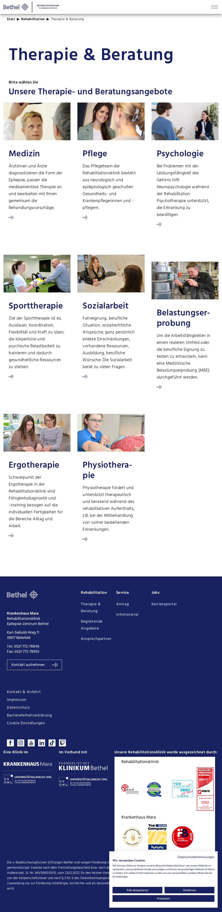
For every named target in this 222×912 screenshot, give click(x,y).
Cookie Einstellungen (26, 723)
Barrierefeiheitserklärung (29, 715)
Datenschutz (18, 708)
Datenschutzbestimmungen (196, 857)
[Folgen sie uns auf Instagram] (20, 742)
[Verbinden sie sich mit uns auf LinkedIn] (41, 742)
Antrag (122, 604)
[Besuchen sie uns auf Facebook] (10, 742)
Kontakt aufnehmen (28, 665)
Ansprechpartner (96, 639)
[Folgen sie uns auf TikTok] (52, 742)
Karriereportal (164, 604)
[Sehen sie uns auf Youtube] (31, 742)
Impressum (16, 700)
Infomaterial (127, 615)
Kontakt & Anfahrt (24, 692)
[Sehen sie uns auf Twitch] (62, 742)
